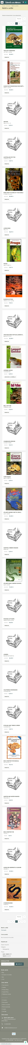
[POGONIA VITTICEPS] (14, 605)
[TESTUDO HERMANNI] (14, 37)
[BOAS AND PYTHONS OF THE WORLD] (14, 179)
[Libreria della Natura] (13, 2)
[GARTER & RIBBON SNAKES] (14, 534)
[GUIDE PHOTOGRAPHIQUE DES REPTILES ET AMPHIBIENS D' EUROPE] (14, 73)
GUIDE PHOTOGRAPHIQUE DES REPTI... (14, 86)
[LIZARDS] (14, 641)
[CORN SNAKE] (14, 463)
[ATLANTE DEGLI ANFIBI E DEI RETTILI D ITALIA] (14, 570)
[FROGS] (14, 250)
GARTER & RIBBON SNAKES (11, 547)
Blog (3, 972)
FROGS (5, 263)
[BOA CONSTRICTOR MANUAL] (14, 747)
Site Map (4, 1011)
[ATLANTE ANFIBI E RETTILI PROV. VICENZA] (14, 499)
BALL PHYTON (7, 405)
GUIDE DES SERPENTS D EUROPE (12, 867)
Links (3, 979)
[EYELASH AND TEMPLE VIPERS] (14, 712)
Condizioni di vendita (6, 974)
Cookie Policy (5, 991)
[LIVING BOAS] (14, 215)
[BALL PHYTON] (14, 392)
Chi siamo (4, 1000)
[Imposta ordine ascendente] (24, 18)
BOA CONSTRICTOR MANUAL (11, 761)
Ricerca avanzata (6, 1006)
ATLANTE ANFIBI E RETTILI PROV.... (13, 512)
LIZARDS (6, 654)
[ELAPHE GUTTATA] (14, 286)
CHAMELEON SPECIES (9, 441)
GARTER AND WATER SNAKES (11, 796)
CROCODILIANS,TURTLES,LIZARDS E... (14, 334)
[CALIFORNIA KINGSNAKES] (14, 676)
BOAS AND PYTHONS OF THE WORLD (13, 192)
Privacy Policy (5, 989)
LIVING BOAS (7, 228)
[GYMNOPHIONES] (14, 889)
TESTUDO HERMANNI (9, 50)
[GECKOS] (14, 108)
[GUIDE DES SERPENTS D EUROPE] (14, 854)
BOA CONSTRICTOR (9, 832)
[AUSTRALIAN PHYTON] (14, 144)
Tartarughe (3, 930)
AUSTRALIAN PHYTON (9, 157)
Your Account (5, 985)
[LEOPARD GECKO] (14, 357)
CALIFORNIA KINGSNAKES (10, 690)
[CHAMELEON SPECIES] (14, 428)
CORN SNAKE (7, 476)
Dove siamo (5, 1002)
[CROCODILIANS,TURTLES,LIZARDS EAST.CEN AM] (14, 321)
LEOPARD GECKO (8, 370)
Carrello (4, 987)
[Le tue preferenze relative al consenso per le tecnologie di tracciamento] (25, 1042)
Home (3, 5)
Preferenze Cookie (6, 994)
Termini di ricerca (6, 1004)
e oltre (7, 956)
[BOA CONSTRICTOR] (14, 818)
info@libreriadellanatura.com (10, 1027)
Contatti (4, 1009)
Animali (8, 5)
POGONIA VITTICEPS (9, 618)
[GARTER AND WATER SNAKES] (14, 783)
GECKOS (6, 121)
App (3, 977)
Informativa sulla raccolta (6, 1043)
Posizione (19, 18)
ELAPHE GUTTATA (8, 299)
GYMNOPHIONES (8, 903)
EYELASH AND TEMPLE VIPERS (12, 725)
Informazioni (5, 997)
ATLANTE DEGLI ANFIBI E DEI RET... (13, 583)
